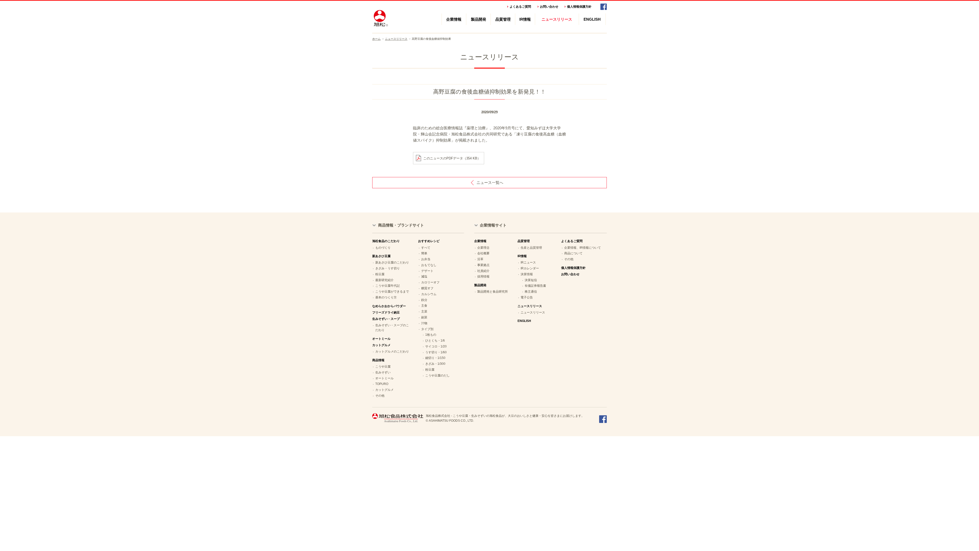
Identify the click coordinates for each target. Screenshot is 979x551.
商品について (573, 253)
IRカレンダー (530, 268)
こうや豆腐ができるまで (392, 291)
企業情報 (453, 19)
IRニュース (528, 262)
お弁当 (425, 259)
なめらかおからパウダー (389, 306)
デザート (427, 271)
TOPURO (381, 384)
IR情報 (525, 19)
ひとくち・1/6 (435, 340)
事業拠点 (483, 265)
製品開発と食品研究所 (492, 291)
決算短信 (531, 280)
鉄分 (424, 300)
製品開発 (478, 19)
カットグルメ (384, 390)
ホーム (376, 38)
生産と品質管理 (531, 247)
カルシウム (428, 294)
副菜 (424, 317)
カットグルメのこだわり (392, 351)
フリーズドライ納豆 (386, 312)
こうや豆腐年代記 (387, 285)
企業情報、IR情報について (582, 247)
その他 (379, 395)
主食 (424, 305)
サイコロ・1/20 (436, 346)
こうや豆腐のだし (437, 375)
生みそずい (383, 372)
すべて (425, 247)
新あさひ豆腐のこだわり (392, 262)
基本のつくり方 (386, 297)
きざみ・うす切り (387, 268)
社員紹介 (483, 271)
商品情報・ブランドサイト (401, 225)
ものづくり (383, 247)
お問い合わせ (549, 6)
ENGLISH (592, 19)
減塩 (424, 276)
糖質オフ (427, 288)
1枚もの (430, 334)
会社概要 (483, 253)
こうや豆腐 (383, 366)
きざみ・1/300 (435, 364)
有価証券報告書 (535, 285)
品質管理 (503, 19)
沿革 (480, 259)
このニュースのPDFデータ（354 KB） (452, 158)
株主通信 (531, 291)
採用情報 (483, 276)
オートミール (381, 339)
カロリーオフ (430, 282)
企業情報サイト (493, 225)
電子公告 (527, 297)
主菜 (424, 311)
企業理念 (483, 247)
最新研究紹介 (384, 280)
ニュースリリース (557, 19)
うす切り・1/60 (436, 352)
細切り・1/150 (435, 358)
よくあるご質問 (520, 6)
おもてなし (428, 265)
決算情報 (527, 274)
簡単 (424, 253)
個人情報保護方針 (579, 6)
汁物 (424, 323)
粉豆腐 (379, 274)
